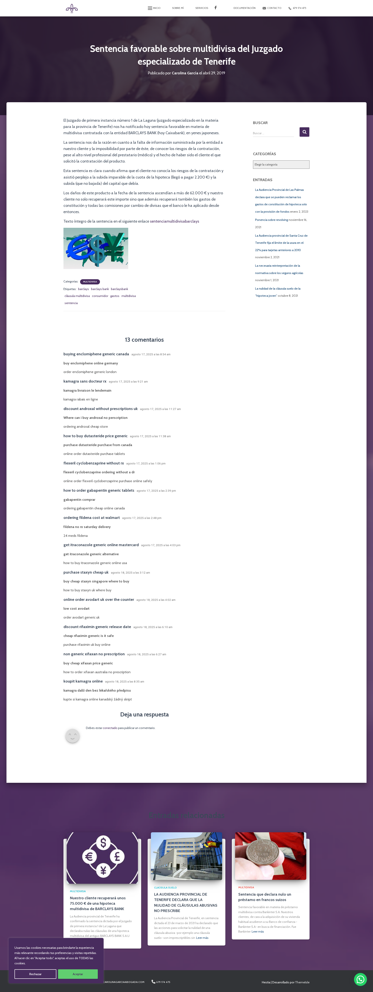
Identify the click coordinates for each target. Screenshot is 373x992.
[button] (360, 979)
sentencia (71, 303)
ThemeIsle (302, 982)
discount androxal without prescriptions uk (100, 408)
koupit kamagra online (83, 681)
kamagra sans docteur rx (84, 381)
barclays (83, 289)
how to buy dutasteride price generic (95, 435)
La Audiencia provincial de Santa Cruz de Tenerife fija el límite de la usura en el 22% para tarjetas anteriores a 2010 (281, 243)
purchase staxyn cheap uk (86, 572)
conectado (110, 728)
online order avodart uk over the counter (98, 599)
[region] (56, 960)
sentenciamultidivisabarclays (174, 221)
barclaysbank (119, 289)
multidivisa (129, 296)
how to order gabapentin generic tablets (98, 490)
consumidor (100, 296)
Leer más (202, 938)
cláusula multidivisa (77, 296)
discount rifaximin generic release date (97, 626)
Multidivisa (90, 281)
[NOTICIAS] (218, 8)
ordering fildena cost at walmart (91, 517)
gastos (114, 296)
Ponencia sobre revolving (271, 220)
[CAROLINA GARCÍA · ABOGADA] (71, 8)
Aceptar (78, 974)
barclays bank (100, 289)
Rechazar (35, 974)
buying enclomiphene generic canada (96, 353)
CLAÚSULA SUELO (165, 887)
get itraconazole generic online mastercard (101, 544)
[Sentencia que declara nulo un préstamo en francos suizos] (270, 856)
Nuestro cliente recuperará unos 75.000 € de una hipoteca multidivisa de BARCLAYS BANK (98, 903)
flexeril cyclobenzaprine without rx (93, 463)
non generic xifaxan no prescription (94, 653)
